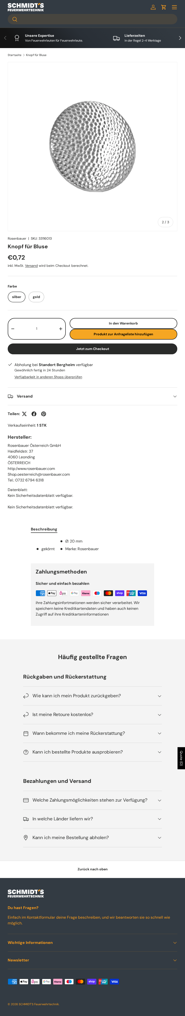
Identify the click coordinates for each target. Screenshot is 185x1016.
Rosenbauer (17, 238)
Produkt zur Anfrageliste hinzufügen (123, 334)
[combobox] (92, 19)
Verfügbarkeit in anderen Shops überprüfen (48, 377)
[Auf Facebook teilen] (34, 414)
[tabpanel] (92, 547)
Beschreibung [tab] (44, 529)
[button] (164, 7)
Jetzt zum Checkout (92, 349)
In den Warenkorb (123, 323)
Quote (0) (181, 758)
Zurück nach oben (93, 869)
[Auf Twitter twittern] (24, 414)
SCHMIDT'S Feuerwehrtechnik (39, 1004)
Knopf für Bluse (36, 55)
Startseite (14, 55)
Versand (31, 265)
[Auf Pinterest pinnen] (43, 414)
